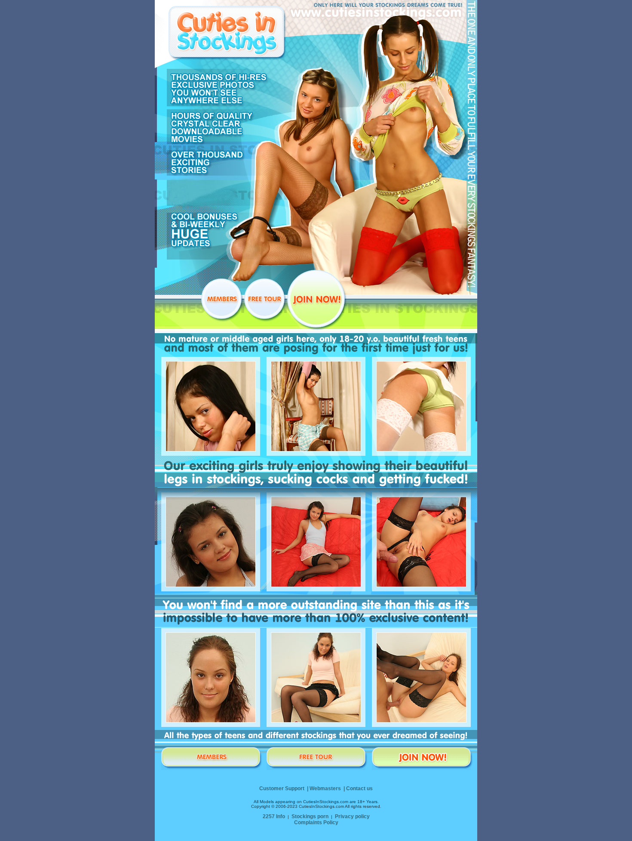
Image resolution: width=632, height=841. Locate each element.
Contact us (359, 788)
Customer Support (281, 788)
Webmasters (325, 788)
